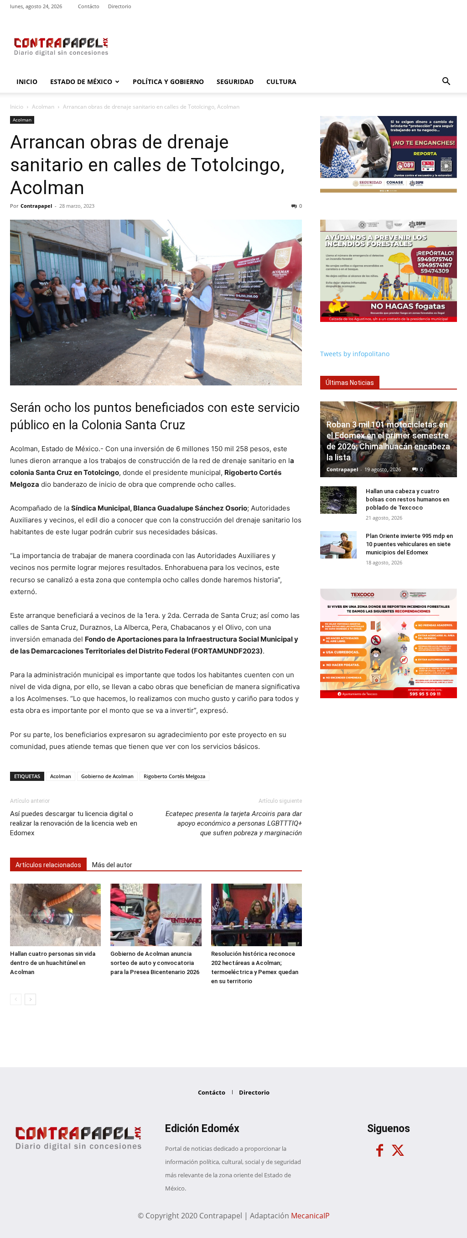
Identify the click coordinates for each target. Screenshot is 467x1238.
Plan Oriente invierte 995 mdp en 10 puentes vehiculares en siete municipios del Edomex (409, 544)
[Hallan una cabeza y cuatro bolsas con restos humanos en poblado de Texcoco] (338, 500)
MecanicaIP (310, 1216)
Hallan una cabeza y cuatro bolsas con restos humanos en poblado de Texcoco (407, 499)
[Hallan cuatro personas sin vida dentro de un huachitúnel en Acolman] (55, 915)
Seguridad (235, 81)
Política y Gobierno (168, 81)
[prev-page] (15, 999)
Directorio (119, 6)
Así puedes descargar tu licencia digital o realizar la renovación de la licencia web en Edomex (73, 823)
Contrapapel (36, 205)
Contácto (88, 6)
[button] (446, 82)
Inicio (26, 81)
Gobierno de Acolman (107, 776)
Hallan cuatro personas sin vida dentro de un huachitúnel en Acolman (52, 962)
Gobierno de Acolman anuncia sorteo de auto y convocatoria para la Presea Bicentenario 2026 (154, 962)
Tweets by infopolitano (354, 353)
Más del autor (112, 865)
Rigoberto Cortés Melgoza (174, 776)
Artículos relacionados (48, 865)
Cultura (281, 81)
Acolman (43, 107)
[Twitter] (398, 1151)
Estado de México (81, 81)
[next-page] (30, 999)
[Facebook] (379, 1151)
